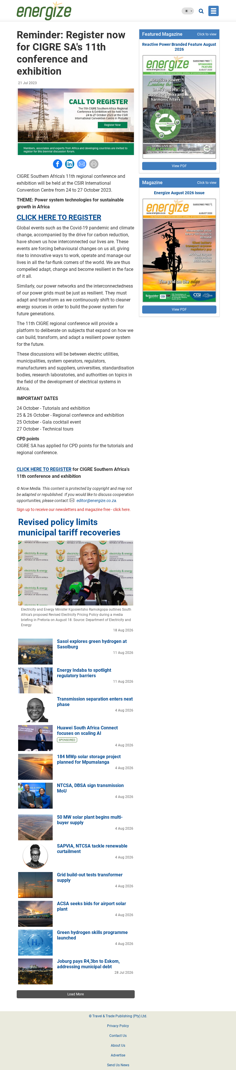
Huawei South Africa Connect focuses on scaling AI (87, 730)
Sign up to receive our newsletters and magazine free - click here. (74, 509)
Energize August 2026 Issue (179, 192)
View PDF (179, 166)
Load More (75, 994)
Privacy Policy (118, 1026)
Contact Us (118, 1036)
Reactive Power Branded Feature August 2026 (179, 47)
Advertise (118, 1055)
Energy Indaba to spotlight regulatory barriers (84, 672)
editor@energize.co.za (96, 500)
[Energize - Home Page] (58, 10)
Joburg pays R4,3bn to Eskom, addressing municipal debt (88, 963)
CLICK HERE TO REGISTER (59, 217)
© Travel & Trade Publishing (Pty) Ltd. (118, 1016)
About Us (118, 1045)
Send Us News (118, 1065)
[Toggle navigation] (213, 11)
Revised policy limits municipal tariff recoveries (69, 527)
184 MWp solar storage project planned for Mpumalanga (89, 759)
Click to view (206, 34)
